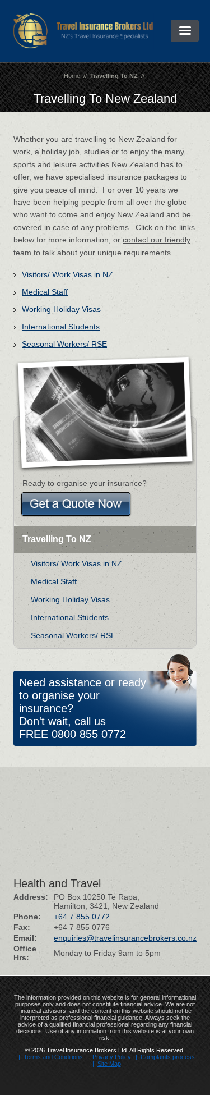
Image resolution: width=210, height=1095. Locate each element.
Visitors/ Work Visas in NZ (67, 274)
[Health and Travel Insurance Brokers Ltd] (82, 46)
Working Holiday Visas (61, 309)
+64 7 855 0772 (82, 916)
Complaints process (168, 1056)
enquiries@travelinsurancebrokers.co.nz (125, 937)
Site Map (109, 1063)
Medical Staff (45, 291)
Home (72, 75)
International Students (61, 326)
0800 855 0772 (89, 734)
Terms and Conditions (53, 1056)
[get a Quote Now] (76, 504)
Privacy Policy (111, 1056)
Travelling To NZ (114, 75)
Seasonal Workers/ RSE (64, 344)
